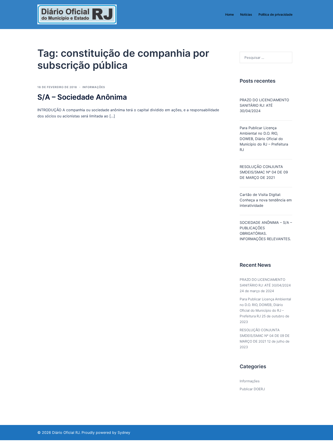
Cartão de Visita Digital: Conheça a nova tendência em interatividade (266, 200)
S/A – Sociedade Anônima (82, 97)
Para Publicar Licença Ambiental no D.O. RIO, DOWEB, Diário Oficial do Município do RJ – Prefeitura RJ (264, 139)
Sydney (124, 432)
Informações (93, 87)
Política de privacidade (275, 14)
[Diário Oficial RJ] (77, 14)
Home (229, 14)
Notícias (246, 14)
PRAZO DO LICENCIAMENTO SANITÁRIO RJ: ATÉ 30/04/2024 (264, 105)
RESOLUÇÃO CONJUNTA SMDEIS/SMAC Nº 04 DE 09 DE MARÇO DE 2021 (264, 172)
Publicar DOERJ (252, 389)
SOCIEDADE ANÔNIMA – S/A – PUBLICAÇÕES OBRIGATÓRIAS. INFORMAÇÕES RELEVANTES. (266, 230)
